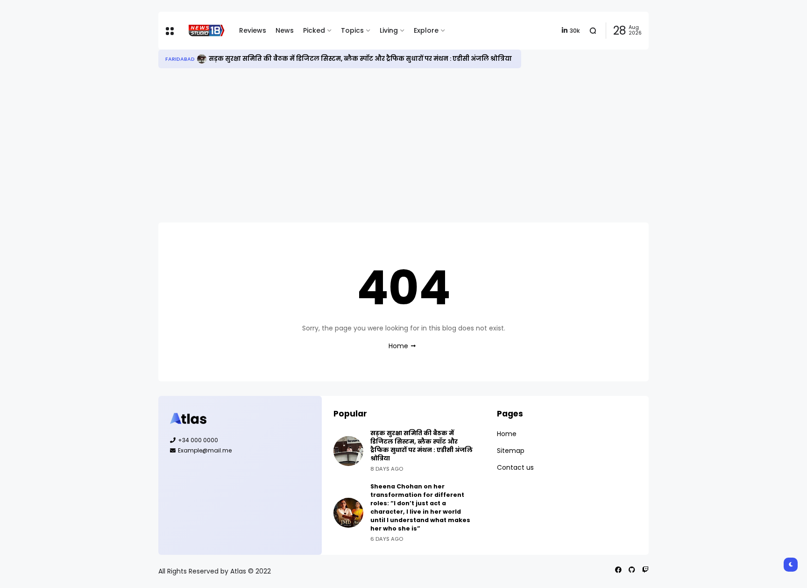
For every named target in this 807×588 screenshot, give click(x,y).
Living (389, 30)
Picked (314, 30)
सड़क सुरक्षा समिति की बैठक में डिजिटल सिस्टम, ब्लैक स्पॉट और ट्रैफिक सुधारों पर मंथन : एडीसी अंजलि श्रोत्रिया (360, 58)
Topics (352, 30)
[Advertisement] (403, 145)
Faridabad (180, 59)
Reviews (252, 30)
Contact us (515, 467)
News (285, 30)
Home (398, 346)
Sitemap (510, 450)
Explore (426, 30)
